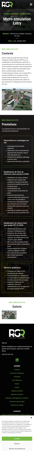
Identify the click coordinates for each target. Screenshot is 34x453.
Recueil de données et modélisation (17, 14)
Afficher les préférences (17, 449)
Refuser (17, 444)
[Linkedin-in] (17, 360)
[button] (31, 418)
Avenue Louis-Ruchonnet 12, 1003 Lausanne (16, 415)
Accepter (17, 439)
